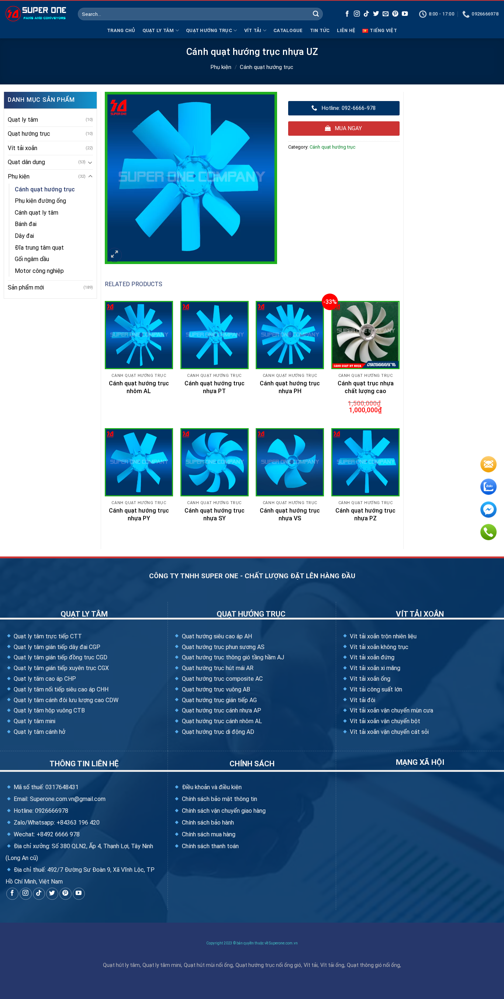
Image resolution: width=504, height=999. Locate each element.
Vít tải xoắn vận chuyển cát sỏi (388, 731)
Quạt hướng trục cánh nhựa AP (220, 710)
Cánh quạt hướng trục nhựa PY (139, 514)
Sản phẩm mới (26, 287)
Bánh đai (26, 224)
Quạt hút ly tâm (121, 965)
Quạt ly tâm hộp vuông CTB (48, 710)
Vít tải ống (332, 965)
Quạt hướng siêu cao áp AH (216, 636)
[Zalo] (488, 488)
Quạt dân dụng (26, 162)
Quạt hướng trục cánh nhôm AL (221, 721)
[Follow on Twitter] (376, 14)
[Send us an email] (386, 14)
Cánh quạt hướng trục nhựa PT (214, 387)
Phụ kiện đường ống (40, 200)
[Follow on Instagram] (357, 14)
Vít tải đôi (361, 700)
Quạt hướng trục (209, 30)
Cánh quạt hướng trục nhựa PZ (365, 514)
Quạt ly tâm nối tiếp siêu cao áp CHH (60, 689)
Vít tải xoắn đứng (371, 657)
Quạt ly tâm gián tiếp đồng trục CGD (59, 657)
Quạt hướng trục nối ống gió (268, 965)
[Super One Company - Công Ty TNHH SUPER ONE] (36, 13)
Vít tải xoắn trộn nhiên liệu (382, 636)
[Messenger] (488, 511)
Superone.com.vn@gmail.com (68, 798)
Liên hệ (346, 30)
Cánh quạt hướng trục (266, 67)
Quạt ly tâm (158, 30)
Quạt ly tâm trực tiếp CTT (47, 636)
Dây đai (24, 235)
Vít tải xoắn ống (369, 678)
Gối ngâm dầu (32, 259)
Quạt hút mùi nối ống (208, 965)
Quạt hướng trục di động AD (217, 731)
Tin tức (320, 30)
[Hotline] (488, 533)
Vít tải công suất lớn (375, 689)
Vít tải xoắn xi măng (374, 668)
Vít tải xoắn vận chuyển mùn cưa (390, 710)
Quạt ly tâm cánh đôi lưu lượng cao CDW (65, 700)
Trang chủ (121, 30)
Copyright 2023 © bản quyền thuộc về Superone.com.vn (252, 943)
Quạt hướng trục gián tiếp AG (218, 700)
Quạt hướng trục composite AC (221, 678)
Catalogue (288, 30)
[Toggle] (90, 162)
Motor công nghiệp (39, 270)
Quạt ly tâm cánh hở (38, 731)
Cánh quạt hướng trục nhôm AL (139, 387)
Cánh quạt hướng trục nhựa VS (290, 514)
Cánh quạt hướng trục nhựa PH (290, 387)
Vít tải (253, 30)
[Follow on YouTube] (405, 14)
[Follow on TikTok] (366, 14)
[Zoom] (114, 255)
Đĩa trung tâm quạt (39, 247)
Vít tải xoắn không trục (378, 647)
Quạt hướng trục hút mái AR (216, 668)
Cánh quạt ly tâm (36, 212)
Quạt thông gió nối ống (373, 965)
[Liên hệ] (488, 465)
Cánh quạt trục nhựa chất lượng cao (366, 387)
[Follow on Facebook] (347, 14)
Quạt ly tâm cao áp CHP (44, 678)
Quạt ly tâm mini (33, 721)
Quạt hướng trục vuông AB (215, 689)
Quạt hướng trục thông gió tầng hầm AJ (232, 657)
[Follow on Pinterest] (395, 14)
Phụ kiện (221, 67)
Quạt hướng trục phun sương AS (222, 647)
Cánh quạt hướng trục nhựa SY (214, 514)
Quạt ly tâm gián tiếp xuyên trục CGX (60, 668)
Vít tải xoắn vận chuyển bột (384, 721)
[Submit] (316, 14)
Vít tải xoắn (22, 148)
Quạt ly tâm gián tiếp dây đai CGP (56, 647)
